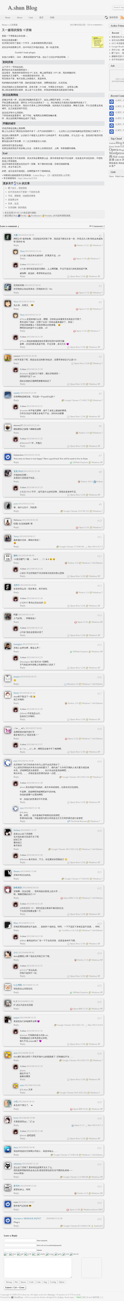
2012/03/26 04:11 (27, 536)
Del (16, 1282)
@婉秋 (23, 573)
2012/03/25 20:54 (33, 285)
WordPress (18, 1297)
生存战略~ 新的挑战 (17, 207)
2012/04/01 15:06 (28, 871)
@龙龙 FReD (26, 491)
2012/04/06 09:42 (26, 952)
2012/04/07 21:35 (30, 985)
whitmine (18, 1163)
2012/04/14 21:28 (35, 783)
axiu (15, 1053)
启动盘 (121, 157)
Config (53, 1282)
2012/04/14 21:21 (35, 406)
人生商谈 (13, 25)
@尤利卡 (24, 602)
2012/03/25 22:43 (31, 425)
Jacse (16, 1147)
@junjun (24, 1035)
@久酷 (23, 255)
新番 (111, 159)
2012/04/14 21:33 (35, 1066)
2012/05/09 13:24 (28, 1186)
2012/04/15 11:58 (32, 808)
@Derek (23, 713)
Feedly (24, 215)
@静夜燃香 (25, 908)
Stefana (17, 830)
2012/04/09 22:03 (26, 1053)
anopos (17, 676)
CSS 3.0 (84, 1297)
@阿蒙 (23, 632)
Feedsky (48, 215)
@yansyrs (24, 373)
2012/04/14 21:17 (35, 264)
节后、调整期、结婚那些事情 (21, 196)
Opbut (61, 1282)
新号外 (17, 1186)
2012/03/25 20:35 (26, 235)
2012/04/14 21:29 (35, 855)
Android (112, 143)
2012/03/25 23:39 (32, 471)
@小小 (23, 970)
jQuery (111, 146)
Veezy (16, 536)
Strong (9, 1282)
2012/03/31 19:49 (26, 761)
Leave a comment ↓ (9, 226)
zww (72, 1297)
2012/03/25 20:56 (29, 356)
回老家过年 (13, 199)
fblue (16, 923)
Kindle (117, 146)
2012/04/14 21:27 (35, 744)
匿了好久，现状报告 (17, 188)
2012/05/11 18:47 (26, 1202)
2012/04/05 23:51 (27, 923)
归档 (52, 17)
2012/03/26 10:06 (28, 585)
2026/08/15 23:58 (54, 1218)
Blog (119, 143)
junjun (16, 1017)
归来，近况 (13, 203)
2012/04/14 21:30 (35, 936)
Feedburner (36, 215)
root (15, 761)
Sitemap (51, 1294)
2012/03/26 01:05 (30, 520)
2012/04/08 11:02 (25, 1001)
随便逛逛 (113, 17)
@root (23, 787)
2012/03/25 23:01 (32, 455)
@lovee (23, 1135)
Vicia (22, 251)
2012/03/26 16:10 (30, 644)
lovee (16, 1118)
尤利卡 (17, 585)
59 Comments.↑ (97, 226)
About (19, 17)
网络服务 (113, 163)
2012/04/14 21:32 (35, 1031)
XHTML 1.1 (98, 1297)
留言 (41, 17)
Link (31, 17)
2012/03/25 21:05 (28, 393)
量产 (113, 166)
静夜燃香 (18, 887)
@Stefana (24, 859)
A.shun (60, 1297)
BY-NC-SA (18, 213)
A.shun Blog (22, 7)
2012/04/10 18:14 (26, 1101)
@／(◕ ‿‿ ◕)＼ (27, 749)
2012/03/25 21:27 (33, 315)
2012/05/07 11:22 (30, 1163)
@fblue (23, 940)
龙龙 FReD (18, 471)
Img (45, 1282)
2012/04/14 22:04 (32, 1085)
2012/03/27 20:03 (34, 728)
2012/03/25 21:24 (33, 251)
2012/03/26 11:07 (26, 614)
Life (19, 183)
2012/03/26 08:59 (26, 555)
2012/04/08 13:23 (28, 1017)
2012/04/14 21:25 (35, 628)
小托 (16, 1101)
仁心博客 (18, 985)
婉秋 (16, 555)
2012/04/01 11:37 (28, 830)
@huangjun (25, 662)
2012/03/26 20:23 (28, 676)
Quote (23, 1282)
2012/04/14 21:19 (35, 337)
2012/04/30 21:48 (35, 1131)
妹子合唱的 (50, 57)
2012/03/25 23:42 (26, 503)
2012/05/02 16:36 (27, 1147)
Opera (114, 149)
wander (17, 393)
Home (7, 17)
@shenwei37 (25, 443)
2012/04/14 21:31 (35, 966)
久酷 (16, 235)
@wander (24, 410)
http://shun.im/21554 (27, 178)
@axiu (23, 1070)
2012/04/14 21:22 (35, 438)
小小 (16, 952)
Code (31, 1282)
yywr (16, 503)
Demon (17, 871)
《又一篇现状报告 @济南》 (59, 175)
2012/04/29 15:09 (27, 1118)
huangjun (18, 644)
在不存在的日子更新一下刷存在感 (24, 192)
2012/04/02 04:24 (30, 887)
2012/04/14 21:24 (35, 569)
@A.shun (24, 812)
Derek (16, 693)
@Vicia (23, 319)
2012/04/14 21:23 (35, 487)
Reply (16, 245)
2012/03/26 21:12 (27, 693)
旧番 (117, 160)
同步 (115, 156)
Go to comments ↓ (95, 24)
